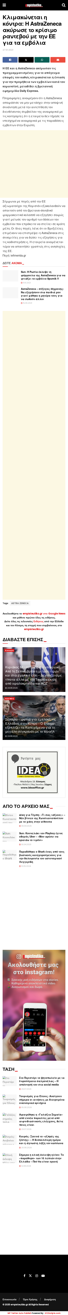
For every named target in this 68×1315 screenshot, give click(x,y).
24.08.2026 (12, 688)
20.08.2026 (26, 1147)
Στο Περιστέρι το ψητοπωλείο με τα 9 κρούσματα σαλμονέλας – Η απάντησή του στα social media (42, 1081)
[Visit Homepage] (34, 5)
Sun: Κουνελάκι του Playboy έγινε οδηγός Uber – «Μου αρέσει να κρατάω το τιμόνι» (41, 836)
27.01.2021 (8, 49)
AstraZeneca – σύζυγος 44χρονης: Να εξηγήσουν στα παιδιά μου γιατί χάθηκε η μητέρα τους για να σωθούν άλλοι (42, 294)
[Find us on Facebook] (24, 1276)
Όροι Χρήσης (30, 1299)
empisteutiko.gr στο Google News (44, 613)
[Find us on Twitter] (30, 1276)
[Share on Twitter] (25, 60)
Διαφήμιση (50, 1299)
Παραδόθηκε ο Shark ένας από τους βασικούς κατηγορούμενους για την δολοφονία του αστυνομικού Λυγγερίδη (42, 856)
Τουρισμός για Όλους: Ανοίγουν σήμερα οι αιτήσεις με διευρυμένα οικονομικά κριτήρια (42, 1099)
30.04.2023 (26, 844)
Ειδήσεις (38, 621)
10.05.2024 (26, 866)
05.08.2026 (26, 1107)
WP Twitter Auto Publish (19, 1313)
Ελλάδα (9, 650)
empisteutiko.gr (34, 629)
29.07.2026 (26, 1089)
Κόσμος (9, 698)
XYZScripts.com (53, 1313)
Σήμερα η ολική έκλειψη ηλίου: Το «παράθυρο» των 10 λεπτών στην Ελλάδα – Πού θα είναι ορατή (41, 1158)
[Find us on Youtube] (43, 1276)
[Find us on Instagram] (36, 1276)
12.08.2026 (26, 1166)
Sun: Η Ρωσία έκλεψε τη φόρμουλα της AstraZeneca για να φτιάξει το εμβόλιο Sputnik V (43, 275)
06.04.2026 (26, 826)
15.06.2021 (27, 303)
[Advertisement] (34, 164)
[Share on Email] (57, 60)
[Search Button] (63, 5)
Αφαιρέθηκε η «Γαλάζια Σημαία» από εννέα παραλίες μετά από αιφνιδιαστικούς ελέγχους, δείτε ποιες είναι (41, 1119)
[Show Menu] (4, 5)
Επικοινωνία (9, 1299)
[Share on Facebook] (10, 60)
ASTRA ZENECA (20, 603)
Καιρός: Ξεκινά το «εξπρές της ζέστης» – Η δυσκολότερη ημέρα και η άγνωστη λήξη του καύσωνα (41, 1140)
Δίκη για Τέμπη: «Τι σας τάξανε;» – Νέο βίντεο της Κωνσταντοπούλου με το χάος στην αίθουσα (42, 818)
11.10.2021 (26, 282)
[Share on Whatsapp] (42, 60)
